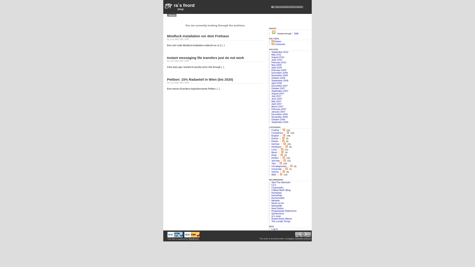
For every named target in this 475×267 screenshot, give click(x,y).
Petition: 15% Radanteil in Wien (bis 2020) (200, 79)
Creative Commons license (298, 239)
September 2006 (279, 122)
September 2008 (279, 80)
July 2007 (276, 96)
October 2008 (278, 78)
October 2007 (278, 88)
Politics (275, 158)
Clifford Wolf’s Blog (281, 190)
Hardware (276, 147)
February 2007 (278, 109)
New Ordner (277, 208)
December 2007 (279, 86)
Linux (274, 149)
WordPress (194, 239)
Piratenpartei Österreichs (284, 211)
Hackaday (276, 193)
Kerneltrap (276, 195)
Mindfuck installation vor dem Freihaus (198, 36)
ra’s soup (276, 216)
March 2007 (277, 106)
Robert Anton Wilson (281, 218)
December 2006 (279, 114)
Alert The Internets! (280, 182)
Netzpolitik (276, 206)
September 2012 (279, 52)
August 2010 (277, 57)
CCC (273, 185)
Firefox (274, 141)
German (275, 144)
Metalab (275, 200)
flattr (296, 33)
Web (273, 174)
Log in (274, 229)
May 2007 (276, 101)
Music (274, 152)
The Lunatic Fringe (280, 221)
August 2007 (277, 93)
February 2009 (278, 70)
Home (172, 15)
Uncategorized (278, 166)
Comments (279, 44)
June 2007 (276, 99)
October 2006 (278, 119)
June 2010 (276, 60)
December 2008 (279, 73)
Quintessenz (277, 213)
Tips (273, 163)
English (275, 135)
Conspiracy (277, 133)
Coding (275, 130)
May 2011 (276, 54)
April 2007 (276, 104)
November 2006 (279, 117)
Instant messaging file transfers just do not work (205, 58)
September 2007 (279, 91)
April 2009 (276, 67)
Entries (277, 41)
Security (275, 160)
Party (274, 155)
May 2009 (276, 65)
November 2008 (279, 75)
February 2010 (278, 62)
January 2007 (278, 112)
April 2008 (276, 83)
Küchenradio (277, 198)
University (276, 169)
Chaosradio (277, 187)
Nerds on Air (277, 203)
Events (274, 138)
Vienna (275, 172)
